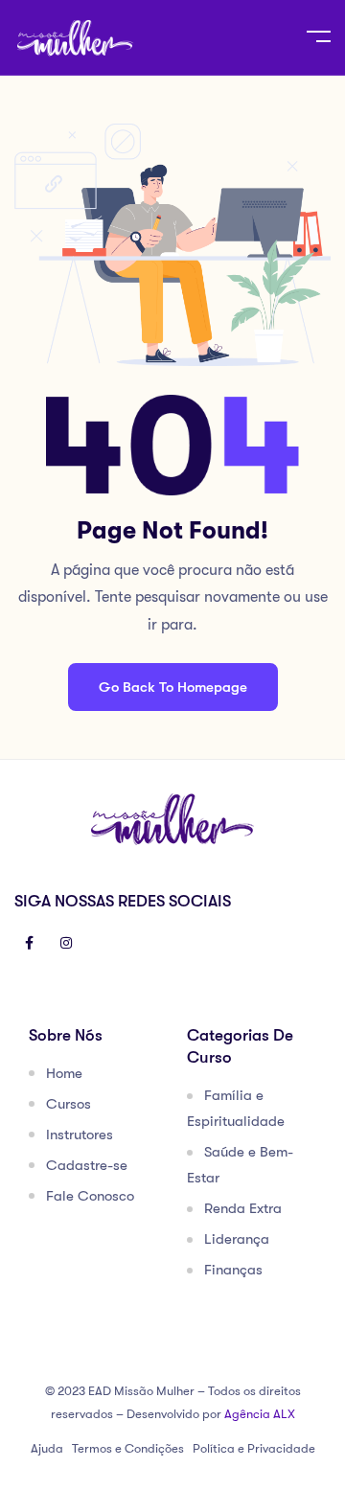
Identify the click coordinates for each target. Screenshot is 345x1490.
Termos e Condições (128, 1448)
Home (64, 1073)
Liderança (236, 1239)
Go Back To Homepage (173, 687)
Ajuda (47, 1448)
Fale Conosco (90, 1195)
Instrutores (79, 1134)
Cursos (68, 1103)
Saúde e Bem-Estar (240, 1164)
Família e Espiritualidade (236, 1108)
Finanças (233, 1269)
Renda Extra (243, 1208)
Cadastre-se (86, 1165)
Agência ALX (259, 1414)
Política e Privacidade (254, 1448)
